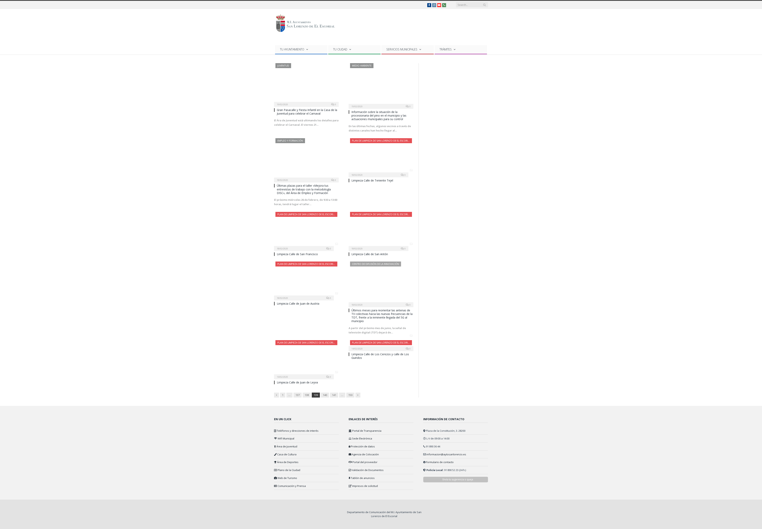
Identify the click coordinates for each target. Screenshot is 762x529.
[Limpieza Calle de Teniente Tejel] (381, 156)
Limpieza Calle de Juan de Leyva (297, 382)
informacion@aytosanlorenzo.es (446, 454)
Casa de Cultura (286, 454)
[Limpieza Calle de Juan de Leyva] (306, 358)
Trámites (446, 49)
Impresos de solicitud (365, 486)
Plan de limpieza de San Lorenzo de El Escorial (381, 140)
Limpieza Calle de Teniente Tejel (372, 180)
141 (334, 395)
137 (297, 395)
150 (350, 395)
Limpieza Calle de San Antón (369, 254)
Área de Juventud (286, 446)
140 (325, 395)
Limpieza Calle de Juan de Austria (298, 303)
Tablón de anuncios (362, 478)
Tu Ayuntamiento (292, 49)
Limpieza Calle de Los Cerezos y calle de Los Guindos (380, 356)
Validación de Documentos (367, 470)
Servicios (401, 49)
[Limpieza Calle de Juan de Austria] (306, 280)
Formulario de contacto (440, 462)
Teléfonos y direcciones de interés (297, 430)
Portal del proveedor (364, 462)
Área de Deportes (287, 462)
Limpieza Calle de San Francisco (297, 254)
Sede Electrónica (361, 438)
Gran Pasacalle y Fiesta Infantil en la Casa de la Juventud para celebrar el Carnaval (307, 111)
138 (307, 395)
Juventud (283, 65)
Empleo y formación (290, 140)
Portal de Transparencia (366, 430)
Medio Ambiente (361, 65)
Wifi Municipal (285, 438)
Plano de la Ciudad (288, 470)
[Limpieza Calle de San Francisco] (306, 230)
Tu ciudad (340, 49)
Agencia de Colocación (365, 454)
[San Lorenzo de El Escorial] (307, 22)
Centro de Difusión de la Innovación (375, 264)
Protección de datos (362, 446)
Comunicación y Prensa (291, 486)
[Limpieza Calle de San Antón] (381, 230)
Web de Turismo (287, 478)
